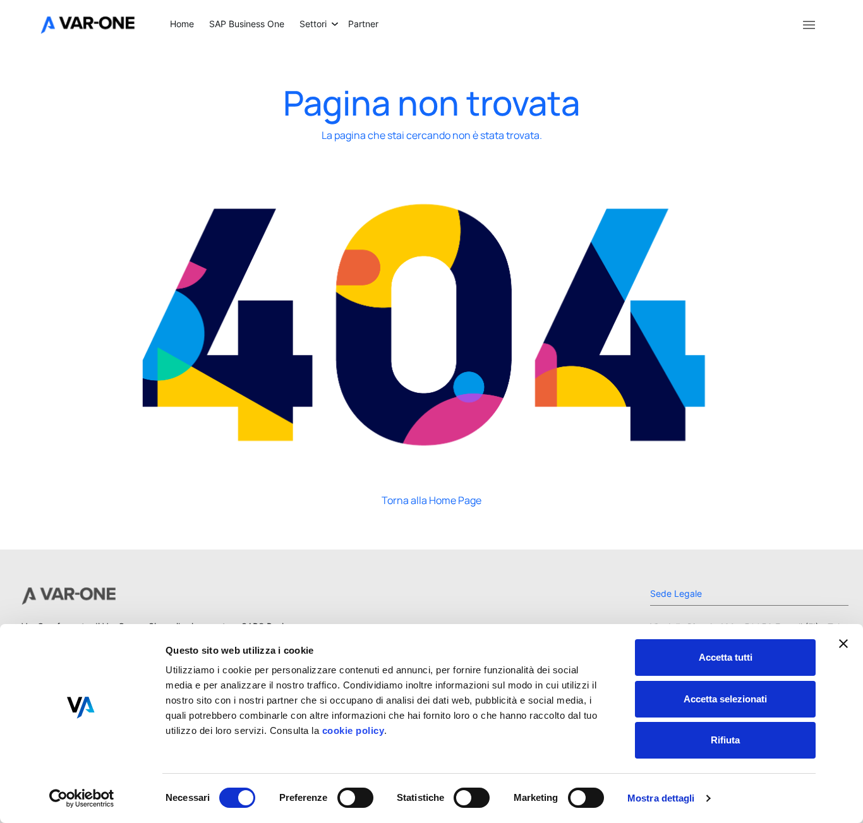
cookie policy (351, 730)
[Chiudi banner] (843, 643)
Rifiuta (725, 740)
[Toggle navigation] (809, 24)
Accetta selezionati (725, 699)
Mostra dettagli (661, 798)
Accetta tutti (725, 657)
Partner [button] (363, 23)
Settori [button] (313, 23)
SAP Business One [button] (246, 23)
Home (182, 23)
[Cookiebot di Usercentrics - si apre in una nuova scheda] (82, 798)
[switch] (355, 798)
